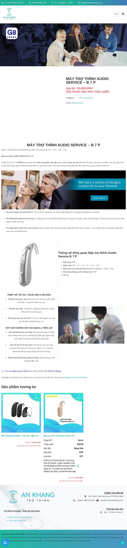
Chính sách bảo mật (17, 520)
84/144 (80, 444)
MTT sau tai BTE (86, 98)
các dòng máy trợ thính (18, 371)
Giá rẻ (80, 440)
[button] (123, 14)
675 (81, 456)
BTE (81, 452)
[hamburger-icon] (116, 13)
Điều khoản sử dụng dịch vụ (20, 517)
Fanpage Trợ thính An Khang (75, 377)
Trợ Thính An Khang (53, 371)
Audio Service (77, 103)
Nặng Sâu (78, 448)
